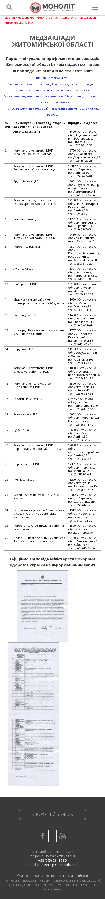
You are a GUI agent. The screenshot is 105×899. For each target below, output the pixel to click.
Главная (9, 17)
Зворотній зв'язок (52, 814)
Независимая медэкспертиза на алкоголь (47, 17)
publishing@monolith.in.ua (57, 864)
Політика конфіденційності (69, 876)
